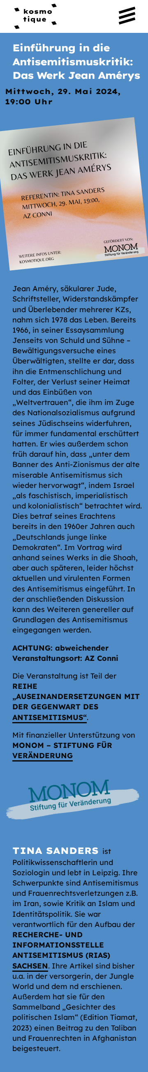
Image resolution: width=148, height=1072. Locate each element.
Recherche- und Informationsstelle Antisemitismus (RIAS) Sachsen (61, 950)
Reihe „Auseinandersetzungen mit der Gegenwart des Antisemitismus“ (76, 701)
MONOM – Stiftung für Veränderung (62, 750)
